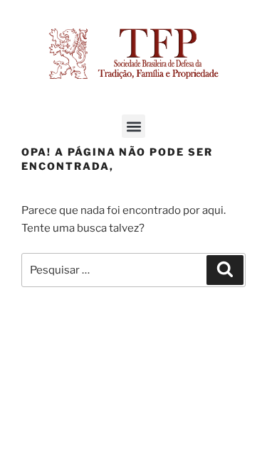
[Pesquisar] (225, 270)
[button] (133, 126)
